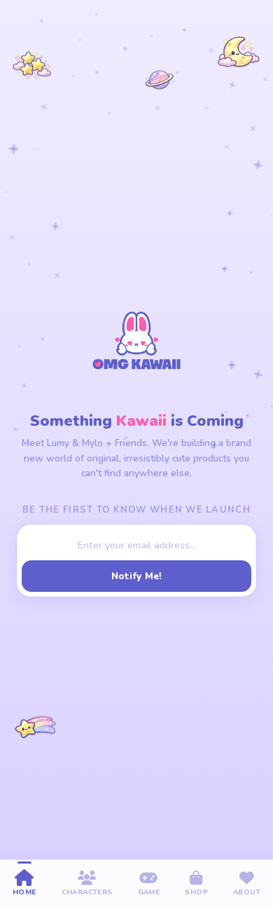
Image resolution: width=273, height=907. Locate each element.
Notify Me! (136, 576)
